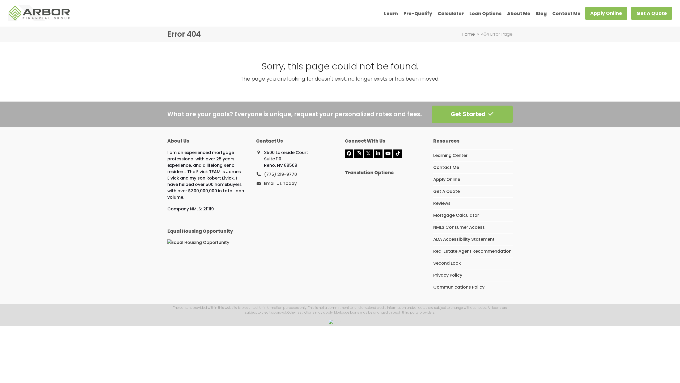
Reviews (441, 203)
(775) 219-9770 (280, 174)
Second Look (447, 263)
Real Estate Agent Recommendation (472, 251)
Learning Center (450, 155)
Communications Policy (458, 287)
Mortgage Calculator (456, 215)
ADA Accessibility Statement (464, 239)
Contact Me (446, 167)
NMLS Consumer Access (459, 227)
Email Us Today (280, 183)
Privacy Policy (447, 275)
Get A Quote (446, 191)
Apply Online (446, 179)
